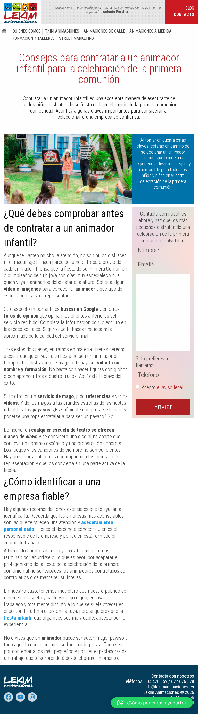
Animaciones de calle (104, 31)
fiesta (11, 618)
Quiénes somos (27, 31)
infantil (26, 618)
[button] (152, 702)
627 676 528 (182, 681)
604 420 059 (155, 681)
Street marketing (76, 38)
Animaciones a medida (150, 31)
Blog (189, 8)
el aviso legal (170, 387)
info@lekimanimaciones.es (169, 686)
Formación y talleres (34, 38)
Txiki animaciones (62, 31)
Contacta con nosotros (172, 676)
